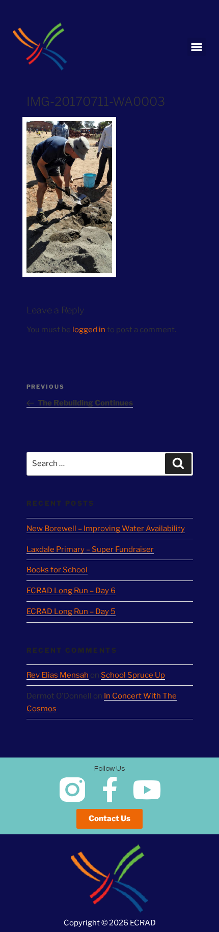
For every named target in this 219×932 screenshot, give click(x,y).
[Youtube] (146, 789)
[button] (196, 47)
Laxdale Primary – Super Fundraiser (90, 549)
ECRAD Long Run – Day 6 (71, 590)
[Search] (178, 464)
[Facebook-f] (109, 789)
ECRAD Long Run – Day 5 (71, 611)
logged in (88, 329)
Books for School (57, 569)
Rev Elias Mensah (57, 675)
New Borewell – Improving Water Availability (105, 528)
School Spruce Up (133, 675)
